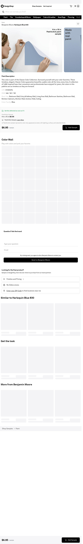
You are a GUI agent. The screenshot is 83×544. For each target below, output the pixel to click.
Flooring (71, 17)
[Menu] (76, 6)
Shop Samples (37, 6)
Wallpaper (37, 17)
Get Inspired (47, 6)
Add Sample (72, 127)
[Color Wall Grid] (41, 185)
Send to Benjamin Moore (41, 260)
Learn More (20, 120)
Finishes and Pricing (12, 279)
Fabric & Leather (49, 17)
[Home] (8, 6)
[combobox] (41, 11)
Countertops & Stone (23, 17)
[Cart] (71, 6)
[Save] (78, 24)
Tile (11, 17)
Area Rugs (61, 17)
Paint (5, 17)
